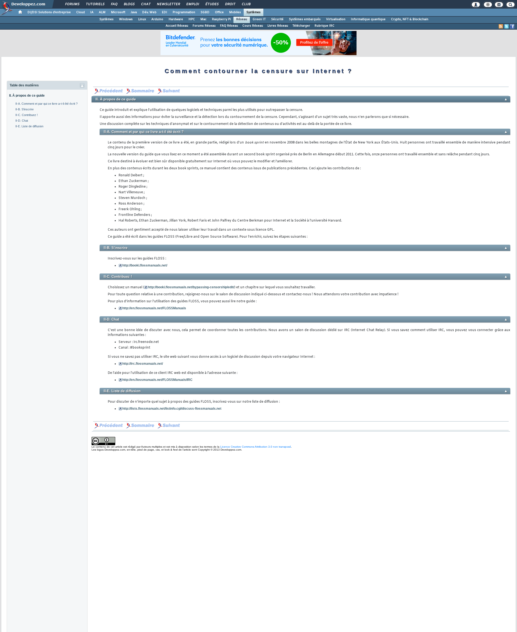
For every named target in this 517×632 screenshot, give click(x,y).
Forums (72, 4)
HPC (191, 19)
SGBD (205, 12)
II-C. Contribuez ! (26, 115)
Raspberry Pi (221, 19)
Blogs (129, 4)
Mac (203, 19)
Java (134, 12)
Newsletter (168, 4)
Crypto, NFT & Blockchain (409, 19)
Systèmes (253, 12)
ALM (102, 12)
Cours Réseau (252, 26)
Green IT (259, 19)
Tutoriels (95, 4)
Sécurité (277, 19)
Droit (230, 4)
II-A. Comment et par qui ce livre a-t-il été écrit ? (46, 103)
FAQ (114, 4)
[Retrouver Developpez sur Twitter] (506, 26)
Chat (145, 4)
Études (212, 4)
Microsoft (118, 12)
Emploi (192, 4)
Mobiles (235, 12)
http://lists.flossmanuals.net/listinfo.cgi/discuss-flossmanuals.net (171, 408)
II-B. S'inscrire (24, 109)
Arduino (157, 19)
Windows (126, 19)
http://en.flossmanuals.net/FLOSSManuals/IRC (157, 380)
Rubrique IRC (324, 26)
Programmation (184, 12)
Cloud (80, 12)
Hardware (176, 19)
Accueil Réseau (177, 26)
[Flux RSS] (501, 26)
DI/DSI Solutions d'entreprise (49, 12)
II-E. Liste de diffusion (29, 126)
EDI (164, 12)
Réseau (241, 19)
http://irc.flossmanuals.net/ (142, 364)
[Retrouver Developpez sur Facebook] (512, 26)
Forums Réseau (204, 26)
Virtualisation (335, 19)
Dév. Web (149, 12)
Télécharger (301, 26)
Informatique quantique (368, 19)
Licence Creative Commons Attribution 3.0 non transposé (255, 446)
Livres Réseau (277, 26)
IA (91, 12)
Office (219, 12)
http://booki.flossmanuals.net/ (144, 265)
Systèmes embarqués (305, 19)
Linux (142, 19)
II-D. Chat (21, 120)
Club (246, 4)
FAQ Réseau (229, 26)
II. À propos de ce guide (27, 95)
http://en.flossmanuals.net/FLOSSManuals (154, 308)
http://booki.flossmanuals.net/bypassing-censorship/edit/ (191, 287)
